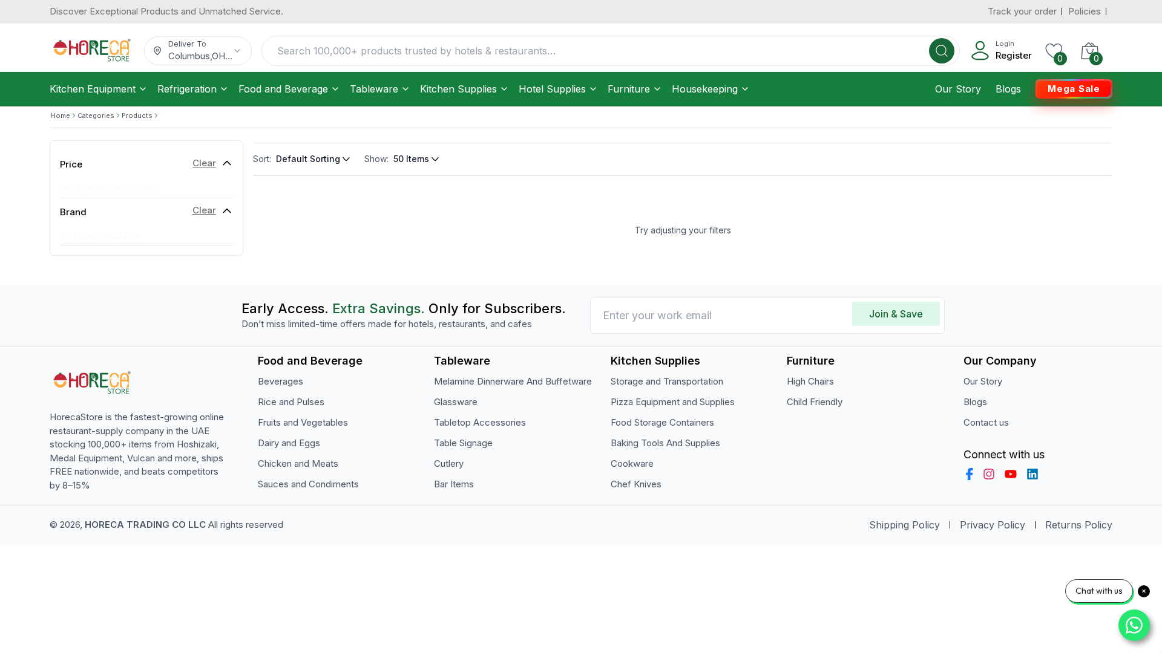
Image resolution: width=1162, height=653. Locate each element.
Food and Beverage (283, 89)
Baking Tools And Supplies (665, 443)
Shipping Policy (904, 525)
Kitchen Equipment (93, 89)
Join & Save (896, 314)
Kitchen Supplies (458, 89)
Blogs (1008, 89)
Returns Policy (1078, 525)
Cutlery (449, 463)
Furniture (629, 89)
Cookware (632, 463)
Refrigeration (187, 89)
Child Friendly (814, 402)
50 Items (411, 159)
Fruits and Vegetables (303, 422)
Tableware (374, 89)
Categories (95, 115)
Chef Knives (636, 484)
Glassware (456, 402)
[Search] (941, 50)
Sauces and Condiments (308, 484)
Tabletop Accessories (480, 422)
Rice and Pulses (291, 402)
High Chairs (810, 381)
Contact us (986, 422)
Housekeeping (705, 89)
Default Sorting (308, 159)
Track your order (1022, 11)
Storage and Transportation (667, 381)
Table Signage (463, 443)
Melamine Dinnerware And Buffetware (513, 381)
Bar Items (454, 484)
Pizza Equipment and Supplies (673, 402)
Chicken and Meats (298, 463)
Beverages (280, 381)
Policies (1084, 11)
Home (60, 115)
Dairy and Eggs (289, 443)
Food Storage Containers (662, 422)
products (137, 115)
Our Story (958, 89)
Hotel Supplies (552, 89)
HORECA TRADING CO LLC (145, 524)
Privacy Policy (992, 525)
